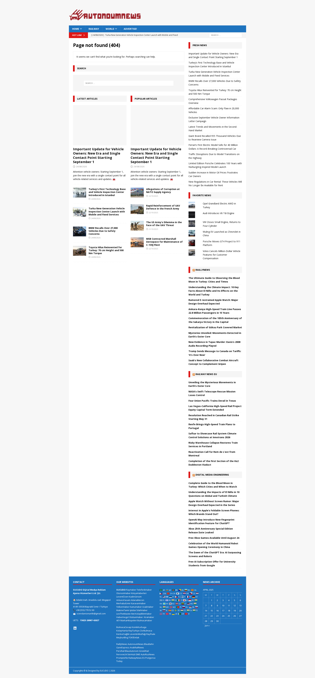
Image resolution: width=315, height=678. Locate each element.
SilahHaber (141, 610)
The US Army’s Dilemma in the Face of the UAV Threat (164, 224)
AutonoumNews (136, 644)
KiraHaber (149, 617)
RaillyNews (203, 269)
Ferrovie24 (121, 654)
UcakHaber (147, 606)
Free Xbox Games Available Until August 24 (214, 537)
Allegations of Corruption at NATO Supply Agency (163, 191)
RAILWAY (94, 28)
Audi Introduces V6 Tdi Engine (218, 213)
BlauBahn (149, 644)
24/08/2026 (81, 166)
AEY (118, 620)
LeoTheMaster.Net (125, 613)
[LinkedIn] (75, 628)
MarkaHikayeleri (128, 620)
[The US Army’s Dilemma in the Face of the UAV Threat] (137, 226)
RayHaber (131, 589)
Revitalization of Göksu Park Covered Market (215, 327)
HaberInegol (122, 617)
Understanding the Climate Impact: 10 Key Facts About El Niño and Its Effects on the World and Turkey (214, 291)
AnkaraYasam (123, 600)
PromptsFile (122, 657)
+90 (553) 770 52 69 (85, 610)
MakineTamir (122, 610)
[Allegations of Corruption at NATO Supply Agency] (137, 193)
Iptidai (133, 610)
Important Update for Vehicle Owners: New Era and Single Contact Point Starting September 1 (98, 155)
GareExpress (122, 647)
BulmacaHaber (144, 620)
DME (138, 654)
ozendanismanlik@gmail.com (91, 613)
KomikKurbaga (139, 627)
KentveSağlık (122, 634)
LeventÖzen (122, 596)
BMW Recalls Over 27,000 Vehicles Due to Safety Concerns (103, 230)
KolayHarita (122, 630)
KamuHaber (136, 606)
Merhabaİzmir (123, 603)
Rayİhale (150, 634)
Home (75, 28)
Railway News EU (206, 374)
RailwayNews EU (136, 657)
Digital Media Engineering (212, 474)
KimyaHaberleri (139, 593)
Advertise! (130, 28)
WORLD (110, 28)
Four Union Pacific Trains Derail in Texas (212, 400)
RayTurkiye (134, 630)
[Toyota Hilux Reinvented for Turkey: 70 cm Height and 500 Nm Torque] (79, 251)
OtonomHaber (123, 593)
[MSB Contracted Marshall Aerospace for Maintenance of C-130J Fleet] (137, 242)
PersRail (120, 650)
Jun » (207, 625)
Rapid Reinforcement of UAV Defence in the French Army (163, 207)
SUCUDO (121, 589)
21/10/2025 (153, 229)
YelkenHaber (122, 606)
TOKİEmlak (134, 637)
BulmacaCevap (123, 627)
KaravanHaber (138, 603)
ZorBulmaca (146, 630)
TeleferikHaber (144, 589)
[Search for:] (225, 35)
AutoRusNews (148, 654)
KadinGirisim (135, 596)
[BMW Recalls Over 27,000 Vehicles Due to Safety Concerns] (79, 231)
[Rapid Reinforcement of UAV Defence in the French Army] (137, 209)
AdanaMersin (137, 600)
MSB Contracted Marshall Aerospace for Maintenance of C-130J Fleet (164, 241)
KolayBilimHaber (143, 613)
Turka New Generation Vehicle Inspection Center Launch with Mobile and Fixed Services (107, 211)
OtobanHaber (136, 617)
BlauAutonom (131, 650)
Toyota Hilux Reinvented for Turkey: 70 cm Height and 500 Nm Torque (106, 250)
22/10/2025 (153, 196)
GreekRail (144, 650)
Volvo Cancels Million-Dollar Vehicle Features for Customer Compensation (221, 255)
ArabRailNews (137, 647)
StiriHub (131, 654)
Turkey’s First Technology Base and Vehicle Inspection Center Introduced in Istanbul (107, 192)
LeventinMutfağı (138, 634)
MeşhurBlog (122, 637)
